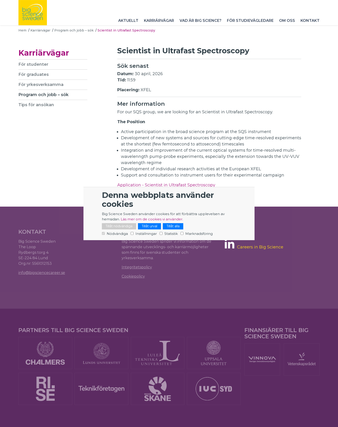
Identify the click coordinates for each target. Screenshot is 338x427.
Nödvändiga (117, 233)
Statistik (171, 233)
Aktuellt (128, 20)
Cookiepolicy (133, 276)
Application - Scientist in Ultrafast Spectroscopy (166, 185)
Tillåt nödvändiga (119, 226)
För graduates (33, 74)
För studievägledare (250, 20)
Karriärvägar (159, 20)
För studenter (33, 64)
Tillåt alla (173, 226)
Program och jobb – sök (74, 30)
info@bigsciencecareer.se (41, 272)
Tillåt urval (149, 226)
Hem (22, 30)
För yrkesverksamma (40, 84)
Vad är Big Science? (200, 20)
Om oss (287, 20)
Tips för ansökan (36, 104)
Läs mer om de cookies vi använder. (152, 219)
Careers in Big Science (260, 247)
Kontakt (310, 20)
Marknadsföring (199, 233)
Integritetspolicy (137, 267)
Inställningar (146, 233)
